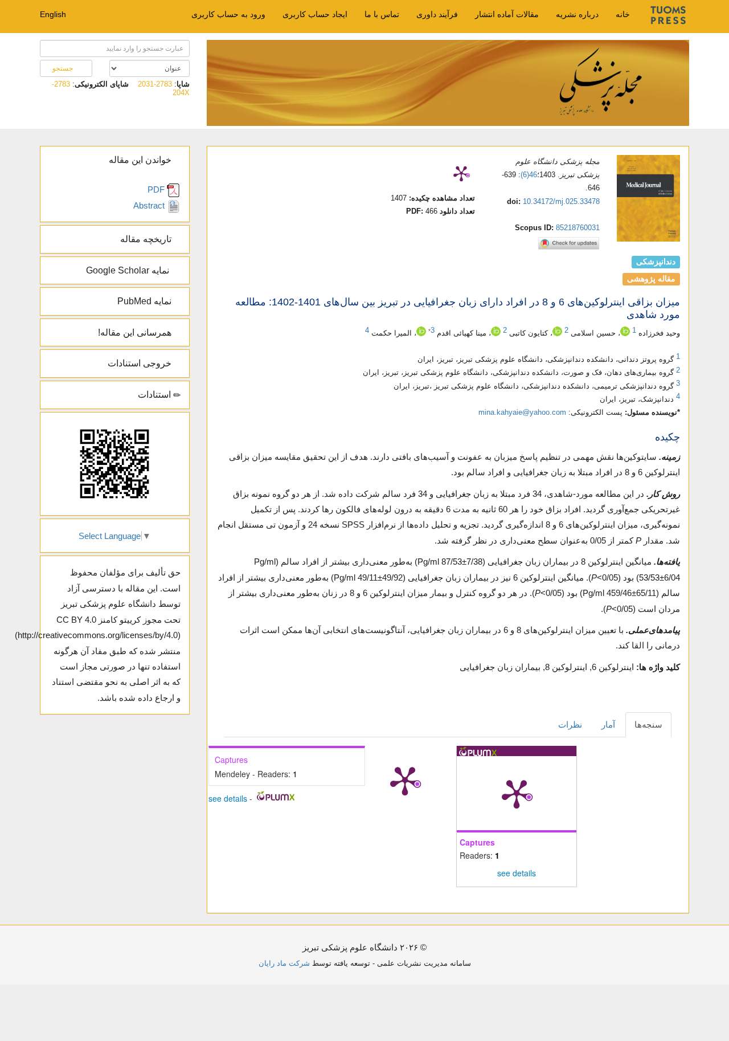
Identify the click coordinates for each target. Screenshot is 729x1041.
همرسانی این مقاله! (136, 332)
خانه (623, 14)
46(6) (529, 174)
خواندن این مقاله (141, 160)
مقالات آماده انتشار (507, 14)
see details (516, 873)
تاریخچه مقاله (147, 239)
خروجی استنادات (141, 363)
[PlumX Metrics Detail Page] (461, 173)
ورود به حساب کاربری (228, 14)
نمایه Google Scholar (130, 270)
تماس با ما (381, 14)
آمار (608, 724)
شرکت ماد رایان (284, 963)
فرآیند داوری (437, 14)
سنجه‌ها (648, 724)
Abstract (150, 205)
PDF (157, 189)
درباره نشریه (577, 14)
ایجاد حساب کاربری (314, 14)
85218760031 (578, 227)
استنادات (155, 394)
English (53, 14)
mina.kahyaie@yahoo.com (522, 412)
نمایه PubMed (145, 301)
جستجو (63, 68)
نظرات (570, 724)
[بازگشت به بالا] (38, 948)
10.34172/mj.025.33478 (561, 201)
